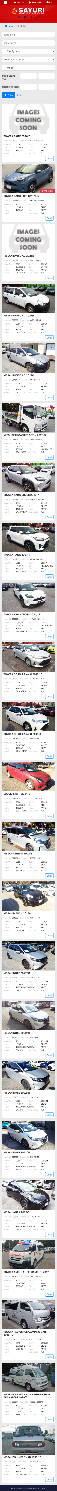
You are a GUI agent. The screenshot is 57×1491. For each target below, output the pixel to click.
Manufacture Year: (8, 77)
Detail (49, 158)
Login (20, 2)
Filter (10, 95)
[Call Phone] (37, 17)
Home (10, 26)
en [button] (50, 2)
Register (36, 2)
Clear (18, 95)
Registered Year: (10, 86)
